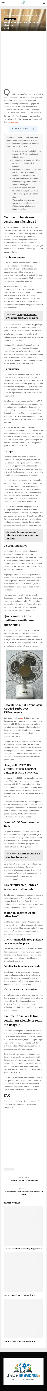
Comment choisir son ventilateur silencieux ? (21, 1101)
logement (14, 122)
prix (21, 718)
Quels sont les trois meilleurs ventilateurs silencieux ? (20, 1105)
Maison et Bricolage (9, 19)
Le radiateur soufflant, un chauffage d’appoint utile (23, 1249)
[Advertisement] (23, 62)
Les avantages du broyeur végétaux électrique (20, 1295)
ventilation (9, 1169)
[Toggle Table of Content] (32, 129)
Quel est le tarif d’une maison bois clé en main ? (21, 1341)
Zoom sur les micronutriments (23, 1180)
